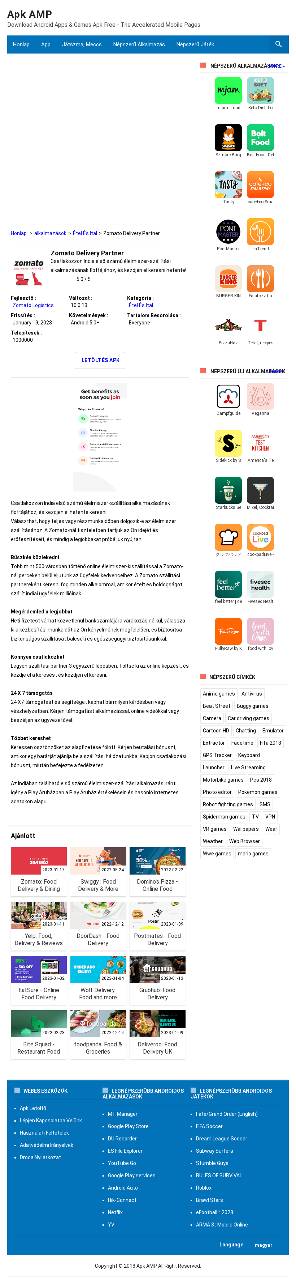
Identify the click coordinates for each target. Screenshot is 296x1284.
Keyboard (249, 755)
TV (255, 817)
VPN (270, 817)
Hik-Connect (122, 1200)
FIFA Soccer (209, 1126)
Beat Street (216, 706)
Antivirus (251, 694)
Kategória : (140, 298)
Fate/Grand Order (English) (227, 1114)
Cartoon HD (216, 731)
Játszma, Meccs (82, 44)
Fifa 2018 (270, 743)
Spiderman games (224, 817)
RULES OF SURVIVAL (219, 1175)
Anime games (219, 694)
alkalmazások (50, 233)
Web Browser (244, 841)
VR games (215, 829)
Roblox (204, 1188)
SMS (265, 804)
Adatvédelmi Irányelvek (46, 1145)
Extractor (214, 743)
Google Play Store (128, 1126)
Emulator (273, 731)
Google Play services (132, 1175)
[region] (100, 143)
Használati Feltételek (44, 1133)
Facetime (242, 743)
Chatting (246, 731)
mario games (253, 853)
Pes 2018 (261, 780)
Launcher (214, 767)
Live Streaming (248, 767)
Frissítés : (23, 315)
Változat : (80, 298)
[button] (148, 1244)
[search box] (279, 44)
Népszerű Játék (195, 44)
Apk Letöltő (33, 1108)
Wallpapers (246, 829)
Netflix (115, 1212)
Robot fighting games (228, 804)
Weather (213, 841)
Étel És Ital (85, 233)
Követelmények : (88, 315)
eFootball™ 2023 (214, 1212)
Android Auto (123, 1188)
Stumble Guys (212, 1163)
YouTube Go (122, 1163)
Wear (271, 829)
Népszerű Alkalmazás (139, 44)
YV (111, 1225)
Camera (212, 718)
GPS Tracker (217, 755)
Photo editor (217, 792)
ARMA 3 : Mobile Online (222, 1225)
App (46, 44)
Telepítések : (26, 333)
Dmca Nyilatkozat (40, 1157)
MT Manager (123, 1114)
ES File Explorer (125, 1151)
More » (277, 66)
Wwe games (217, 853)
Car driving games (248, 718)
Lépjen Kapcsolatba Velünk (51, 1120)
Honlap (21, 44)
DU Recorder (122, 1138)
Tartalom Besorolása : (154, 315)
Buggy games (253, 706)
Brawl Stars (209, 1200)
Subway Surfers (214, 1151)
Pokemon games (258, 792)
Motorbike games (223, 780)
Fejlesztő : (23, 298)
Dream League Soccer (221, 1138)
